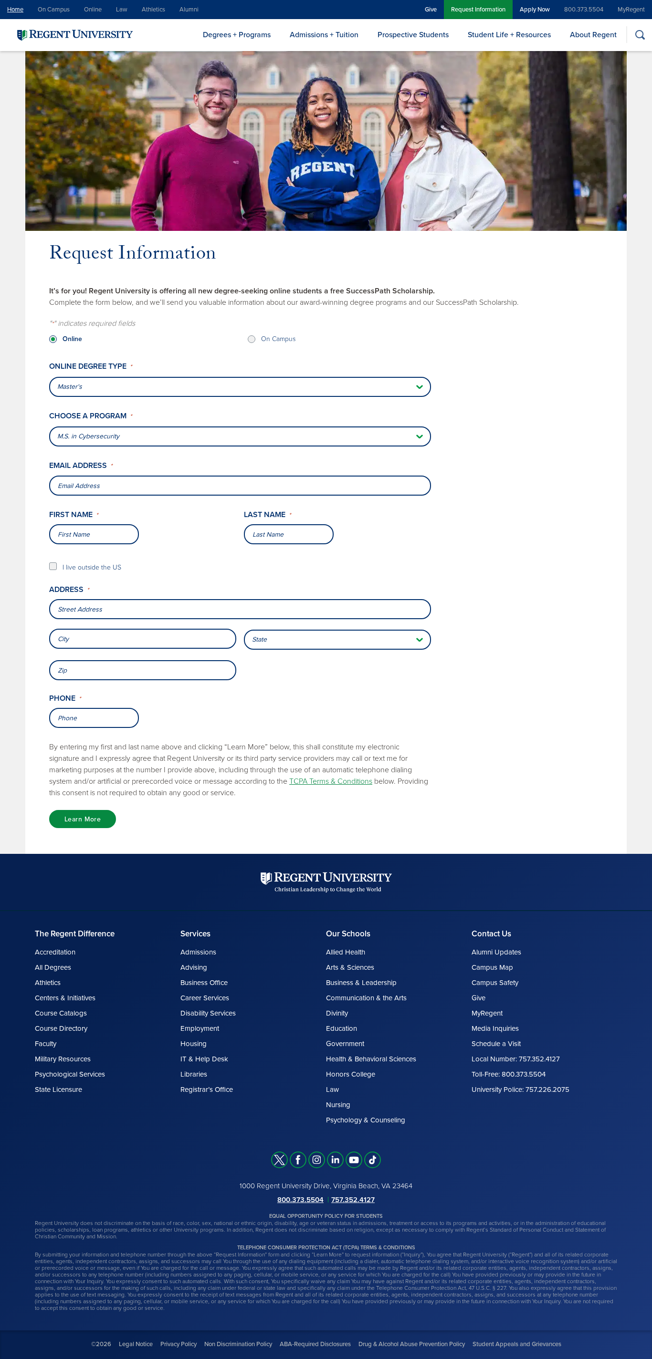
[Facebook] (298, 1160)
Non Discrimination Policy (238, 1344)
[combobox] (240, 609)
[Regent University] (74, 34)
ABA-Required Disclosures (315, 1344)
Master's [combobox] (69, 387)
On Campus (54, 9)
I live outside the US (92, 567)
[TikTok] (372, 1160)
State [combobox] (259, 639)
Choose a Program (90, 416)
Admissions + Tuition (324, 35)
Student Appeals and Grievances (517, 1344)
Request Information (478, 9)
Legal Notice (136, 1344)
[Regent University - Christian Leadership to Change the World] (326, 882)
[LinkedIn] (335, 1160)
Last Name (267, 514)
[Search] (639, 34)
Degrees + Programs (237, 35)
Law (121, 9)
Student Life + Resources (509, 35)
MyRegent (631, 9)
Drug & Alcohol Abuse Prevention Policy (411, 1344)
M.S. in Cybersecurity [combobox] (88, 436)
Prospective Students (413, 35)
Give (431, 9)
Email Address (80, 465)
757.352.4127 (353, 1199)
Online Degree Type (90, 366)
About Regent (593, 35)
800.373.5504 (583, 9)
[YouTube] (354, 1160)
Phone (65, 698)
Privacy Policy (178, 1344)
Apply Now (535, 9)
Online (93, 9)
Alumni (189, 9)
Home (15, 9)
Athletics (153, 9)
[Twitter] (279, 1160)
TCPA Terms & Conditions (330, 781)
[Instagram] (316, 1160)
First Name (73, 514)
